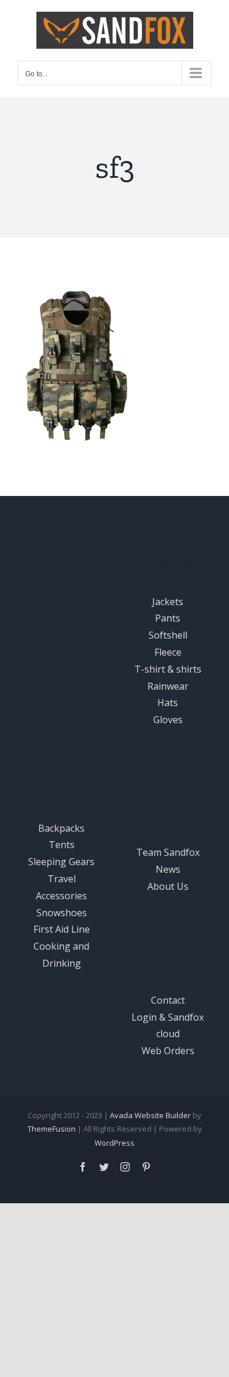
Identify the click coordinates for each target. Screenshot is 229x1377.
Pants (167, 618)
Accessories (61, 895)
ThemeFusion (52, 1128)
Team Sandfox (168, 852)
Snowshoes (61, 912)
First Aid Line (61, 929)
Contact (168, 1000)
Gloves (168, 719)
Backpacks (61, 828)
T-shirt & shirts (167, 669)
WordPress (114, 1143)
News (168, 869)
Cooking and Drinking (61, 955)
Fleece (167, 652)
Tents (62, 844)
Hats (167, 702)
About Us (167, 886)
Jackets (167, 601)
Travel (62, 878)
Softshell (168, 635)
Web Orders (168, 1050)
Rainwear (167, 686)
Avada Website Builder (150, 1115)
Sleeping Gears (61, 861)
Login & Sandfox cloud (168, 1026)
